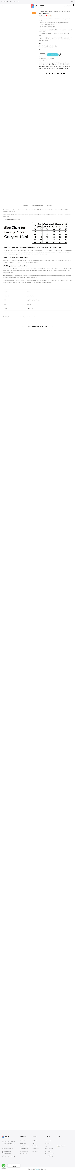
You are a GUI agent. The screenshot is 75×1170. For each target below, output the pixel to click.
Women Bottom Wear (24, 1146)
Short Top (45, 60)
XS (27, 300)
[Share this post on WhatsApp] (61, 74)
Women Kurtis (23, 1140)
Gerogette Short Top (43, 64)
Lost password (35, 1151)
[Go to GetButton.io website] (3, 1168)
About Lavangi (48, 1140)
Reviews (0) (49, 205)
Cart (33, 1143)
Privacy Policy (48, 1151)
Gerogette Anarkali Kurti (55, 63)
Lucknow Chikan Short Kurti (64, 66)
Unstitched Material (24, 1148)
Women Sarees (23, 1143)
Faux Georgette (30, 308)
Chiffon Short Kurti (45, 63)
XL (33, 300)
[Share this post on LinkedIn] (58, 74)
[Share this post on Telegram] (64, 74)
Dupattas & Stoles (24, 1151)
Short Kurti (50, 68)
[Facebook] (3, 1156)
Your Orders (35, 1146)
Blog (46, 1146)
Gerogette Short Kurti (65, 63)
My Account (35, 1140)
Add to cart (52, 54)
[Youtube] (6, 1156)
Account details (36, 1148)
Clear (40, 49)
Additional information (37, 205)
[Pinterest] (14, 1156)
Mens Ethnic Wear (24, 1153)
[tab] (26, 205)
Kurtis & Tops (10, 219)
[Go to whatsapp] (3, 1165)
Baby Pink (29, 304)
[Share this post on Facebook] (46, 74)
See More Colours (44, 19)
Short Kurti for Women (58, 68)
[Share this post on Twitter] (49, 74)
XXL (36, 300)
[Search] (64, 6)
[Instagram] (11, 1156)
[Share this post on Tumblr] (55, 74)
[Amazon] (9, 1156)
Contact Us (47, 1143)
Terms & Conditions (49, 1148)
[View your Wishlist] (70, 6)
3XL (38, 300)
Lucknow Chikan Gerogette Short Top (49, 66)
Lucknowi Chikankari (43, 68)
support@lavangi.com (8, 1148)
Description (25, 205)
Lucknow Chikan (51, 64)
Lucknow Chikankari (33, 209)
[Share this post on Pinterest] (52, 74)
